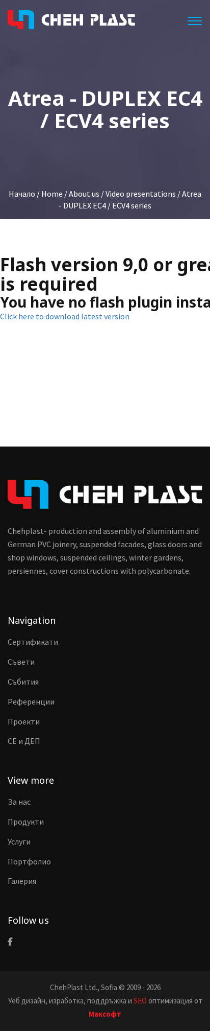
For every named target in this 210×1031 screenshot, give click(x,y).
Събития (23, 681)
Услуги (19, 841)
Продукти (26, 821)
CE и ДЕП (24, 741)
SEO (140, 1000)
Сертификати (33, 642)
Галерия (22, 881)
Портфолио (29, 861)
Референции (31, 701)
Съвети (21, 662)
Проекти (24, 721)
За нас (19, 801)
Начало (22, 194)
